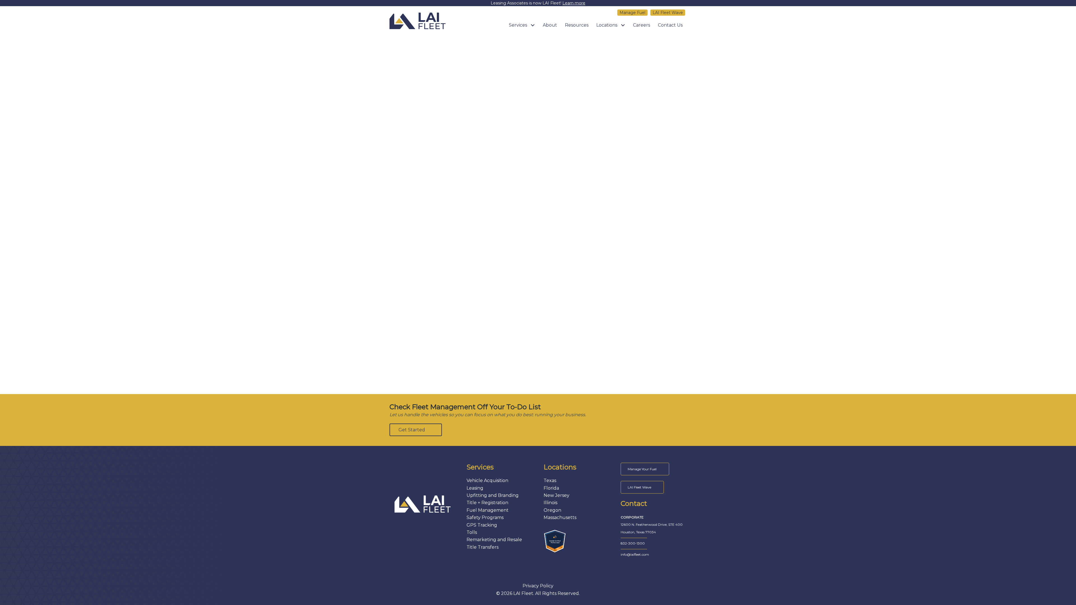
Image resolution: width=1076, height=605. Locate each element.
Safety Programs (485, 517)
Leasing (475, 488)
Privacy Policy (538, 585)
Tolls (472, 532)
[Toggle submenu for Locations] (623, 25)
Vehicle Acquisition (487, 480)
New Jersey (556, 495)
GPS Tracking (482, 525)
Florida (551, 488)
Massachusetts (560, 517)
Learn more (573, 3)
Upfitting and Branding (493, 495)
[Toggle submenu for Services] (533, 25)
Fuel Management (488, 510)
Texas (550, 480)
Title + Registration (487, 502)
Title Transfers (482, 547)
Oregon (552, 510)
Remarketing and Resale (494, 539)
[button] (415, 430)
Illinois (550, 502)
